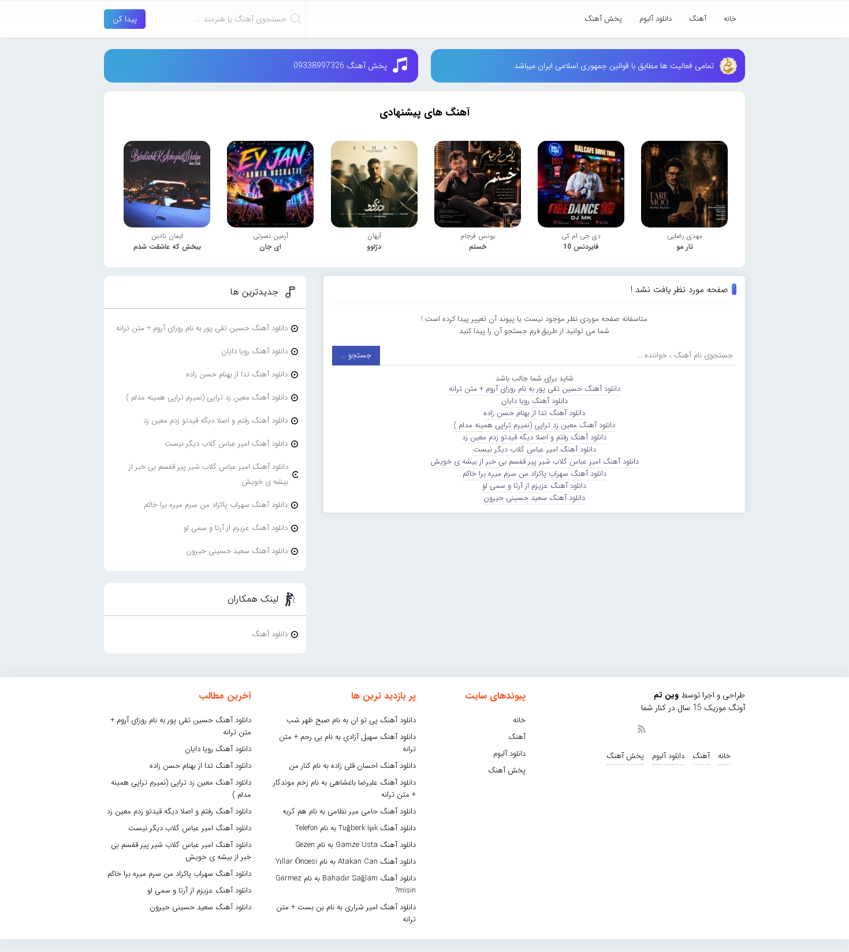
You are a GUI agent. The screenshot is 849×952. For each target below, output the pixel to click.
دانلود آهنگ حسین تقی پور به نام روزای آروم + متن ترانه (534, 389)
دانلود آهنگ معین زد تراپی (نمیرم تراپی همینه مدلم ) (534, 425)
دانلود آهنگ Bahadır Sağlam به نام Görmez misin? (345, 884)
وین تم (666, 695)
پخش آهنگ (603, 19)
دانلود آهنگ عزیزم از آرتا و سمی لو (534, 486)
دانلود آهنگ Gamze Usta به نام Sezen (356, 845)
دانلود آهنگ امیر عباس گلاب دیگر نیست (534, 449)
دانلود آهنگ (270, 634)
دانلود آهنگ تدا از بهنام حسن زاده (534, 413)
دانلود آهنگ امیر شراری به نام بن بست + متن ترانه (346, 913)
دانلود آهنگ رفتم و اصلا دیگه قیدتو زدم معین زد (534, 437)
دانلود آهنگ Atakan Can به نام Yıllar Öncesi (345, 862)
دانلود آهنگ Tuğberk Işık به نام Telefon (355, 828)
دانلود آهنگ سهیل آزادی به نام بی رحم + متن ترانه (347, 743)
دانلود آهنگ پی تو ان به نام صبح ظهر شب (351, 720)
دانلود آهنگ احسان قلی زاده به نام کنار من (352, 766)
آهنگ (697, 19)
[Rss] (641, 728)
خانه (730, 19)
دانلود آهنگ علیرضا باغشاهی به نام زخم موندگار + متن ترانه (344, 788)
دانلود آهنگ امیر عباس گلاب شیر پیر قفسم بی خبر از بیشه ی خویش (534, 462)
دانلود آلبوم (655, 19)
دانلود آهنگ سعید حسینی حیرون (534, 498)
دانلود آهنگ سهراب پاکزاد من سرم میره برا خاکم (534, 474)
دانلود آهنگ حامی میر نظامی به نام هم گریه (349, 811)
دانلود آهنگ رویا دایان (534, 401)
